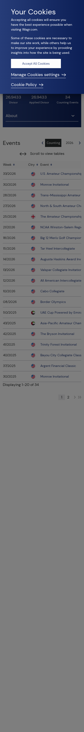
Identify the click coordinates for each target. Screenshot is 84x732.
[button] (42, 75)
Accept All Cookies (36, 63)
